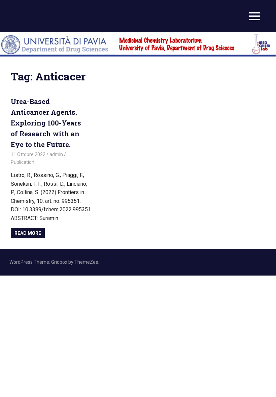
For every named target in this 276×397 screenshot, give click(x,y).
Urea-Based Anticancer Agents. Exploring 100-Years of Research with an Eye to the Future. (46, 123)
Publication (22, 162)
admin (56, 154)
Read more (27, 233)
